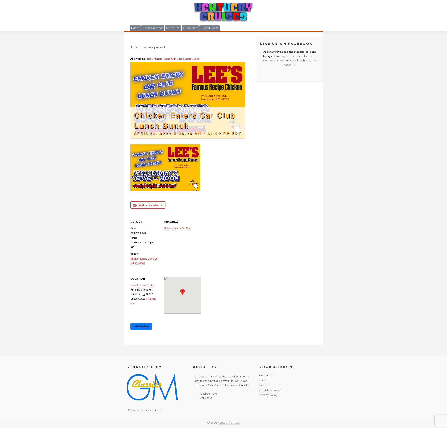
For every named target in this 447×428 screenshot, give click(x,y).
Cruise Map (190, 28)
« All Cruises (141, 326)
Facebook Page (208, 393)
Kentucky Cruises (229, 422)
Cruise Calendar (153, 28)
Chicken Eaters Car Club (177, 228)
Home (135, 28)
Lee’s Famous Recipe (142, 285)
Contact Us (206, 398)
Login (263, 380)
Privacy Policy (268, 395)
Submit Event (209, 28)
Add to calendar (148, 205)
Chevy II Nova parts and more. (145, 410)
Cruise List (172, 28)
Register (264, 385)
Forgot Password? (271, 390)
